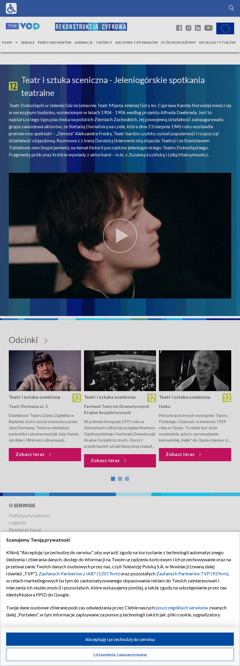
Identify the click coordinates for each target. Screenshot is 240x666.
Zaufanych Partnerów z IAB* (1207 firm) (79, 573)
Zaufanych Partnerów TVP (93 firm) (192, 573)
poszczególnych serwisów (182, 607)
